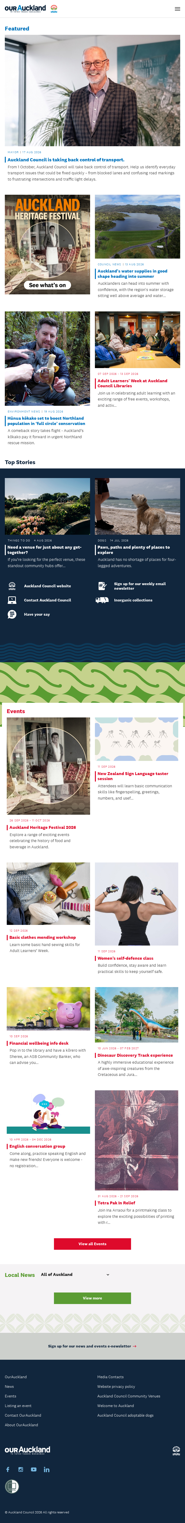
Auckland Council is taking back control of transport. (66, 160)
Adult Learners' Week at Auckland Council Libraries (132, 383)
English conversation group (37, 1146)
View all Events (92, 1243)
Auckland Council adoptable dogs (125, 1415)
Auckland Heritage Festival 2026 (42, 827)
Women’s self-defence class (125, 958)
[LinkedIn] (47, 1470)
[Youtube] (34, 1470)
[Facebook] (8, 1470)
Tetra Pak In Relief (116, 1203)
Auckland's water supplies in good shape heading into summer (132, 274)
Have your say (37, 614)
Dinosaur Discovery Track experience (135, 1055)
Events (10, 1396)
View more (92, 1298)
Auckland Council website (47, 586)
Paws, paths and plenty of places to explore (134, 550)
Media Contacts (110, 1376)
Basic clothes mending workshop (42, 937)
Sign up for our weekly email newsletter (140, 586)
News (9, 1386)
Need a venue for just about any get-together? (44, 550)
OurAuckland (16, 1376)
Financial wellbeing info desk (38, 1043)
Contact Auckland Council (47, 600)
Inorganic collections (133, 600)
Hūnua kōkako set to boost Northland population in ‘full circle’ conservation (46, 421)
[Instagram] (21, 1470)
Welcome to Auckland (115, 1405)
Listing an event (18, 1405)
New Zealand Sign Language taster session (133, 776)
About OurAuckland (21, 1424)
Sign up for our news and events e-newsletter (89, 1346)
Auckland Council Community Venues (128, 1396)
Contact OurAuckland (23, 1415)
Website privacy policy (116, 1386)
